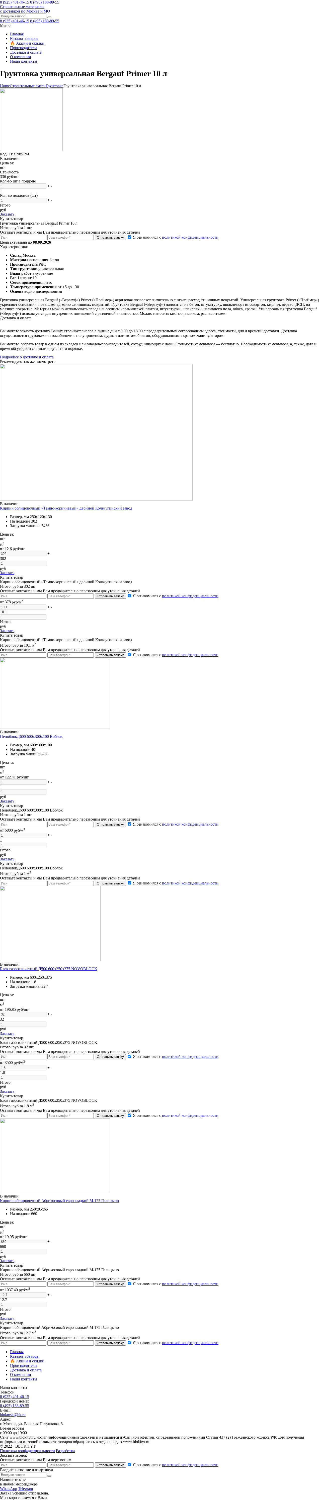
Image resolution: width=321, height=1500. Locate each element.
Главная (17, 34)
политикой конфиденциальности (190, 237)
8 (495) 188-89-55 (44, 2)
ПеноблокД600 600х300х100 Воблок (31, 736)
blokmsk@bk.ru (13, 1415)
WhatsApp (8, 1488)
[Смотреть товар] (96, 499)
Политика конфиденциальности (27, 1451)
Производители (23, 48)
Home (5, 86)
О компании (20, 57)
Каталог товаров (24, 38)
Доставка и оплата (26, 52)
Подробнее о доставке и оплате (27, 357)
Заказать (7, 214)
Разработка (65, 1451)
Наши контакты (23, 61)
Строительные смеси (28, 86)
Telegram (25, 1488)
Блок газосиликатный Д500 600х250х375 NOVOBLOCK (48, 969)
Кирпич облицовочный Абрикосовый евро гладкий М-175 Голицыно (59, 1200)
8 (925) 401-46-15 (14, 2)
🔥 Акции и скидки (27, 43)
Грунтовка (54, 86)
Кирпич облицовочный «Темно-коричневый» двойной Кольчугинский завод (66, 508)
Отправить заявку (110, 237)
